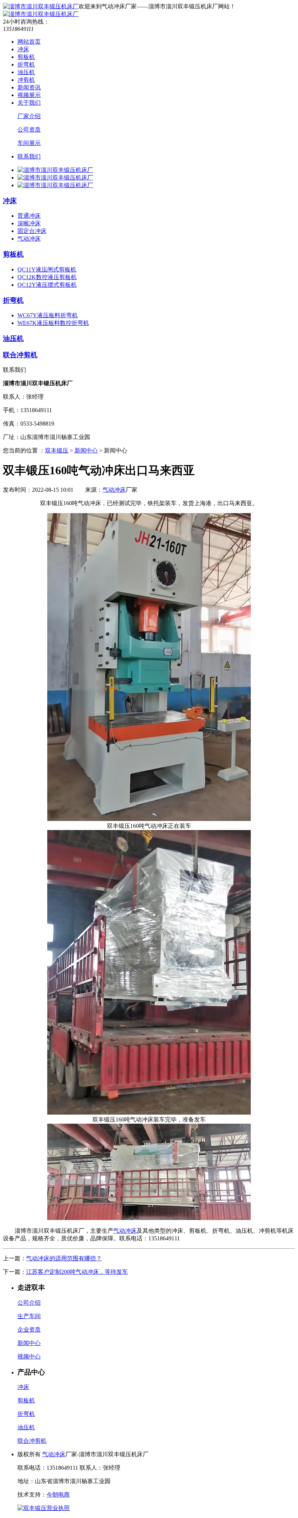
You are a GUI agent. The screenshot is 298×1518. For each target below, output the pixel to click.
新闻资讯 (29, 87)
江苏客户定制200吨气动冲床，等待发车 (77, 1272)
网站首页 (29, 42)
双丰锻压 (56, 450)
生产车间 (29, 1316)
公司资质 (29, 129)
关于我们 (29, 103)
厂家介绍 (29, 116)
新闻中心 (86, 450)
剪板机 (26, 57)
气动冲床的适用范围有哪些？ (64, 1258)
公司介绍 (29, 1303)
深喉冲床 (29, 223)
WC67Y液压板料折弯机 (47, 315)
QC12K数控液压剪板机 (47, 277)
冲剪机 (26, 80)
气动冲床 (29, 238)
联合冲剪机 (20, 355)
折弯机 (26, 64)
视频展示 (29, 95)
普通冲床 (29, 216)
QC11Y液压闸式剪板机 (46, 269)
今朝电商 (58, 1494)
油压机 (26, 72)
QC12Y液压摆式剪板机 (47, 285)
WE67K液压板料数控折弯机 (53, 323)
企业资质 (29, 1329)
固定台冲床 (32, 231)
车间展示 (29, 143)
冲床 (23, 49)
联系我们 (29, 156)
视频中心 (29, 1356)
